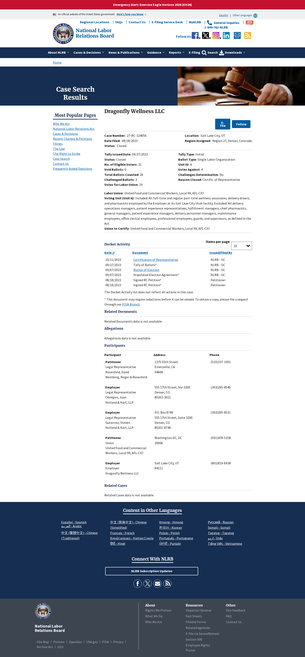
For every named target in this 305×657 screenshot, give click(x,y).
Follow (241, 124)
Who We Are (61, 124)
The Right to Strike (66, 154)
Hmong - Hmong (171, 522)
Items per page (218, 242)
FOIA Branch (131, 304)
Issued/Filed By (221, 252)
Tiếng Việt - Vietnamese (225, 543)
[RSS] (167, 583)
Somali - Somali (219, 527)
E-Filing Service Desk (167, 22)
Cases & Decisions (65, 134)
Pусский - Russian (221, 522)
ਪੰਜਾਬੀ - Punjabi (170, 543)
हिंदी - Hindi (117, 543)
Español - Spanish (74, 522)
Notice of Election (146, 270)
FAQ (229, 616)
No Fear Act (45, 647)
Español (223, 15)
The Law (59, 149)
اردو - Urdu (215, 538)
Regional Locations (94, 22)
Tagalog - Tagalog (221, 533)
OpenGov (75, 642)
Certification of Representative (155, 260)
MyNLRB (195, 22)
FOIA (105, 642)
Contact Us (137, 22)
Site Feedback (235, 610)
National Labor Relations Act (73, 129)
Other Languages (242, 15)
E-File (223, 124)
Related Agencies (198, 628)
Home (57, 62)
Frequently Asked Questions (72, 168)
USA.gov (92, 642)
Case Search (61, 159)
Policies (59, 642)
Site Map (43, 642)
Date (108, 252)
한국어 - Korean (170, 527)
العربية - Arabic (71, 526)
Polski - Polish (169, 533)
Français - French (122, 533)
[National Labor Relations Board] (63, 33)
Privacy (118, 642)
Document (140, 252)
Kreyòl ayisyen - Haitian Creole (132, 538)
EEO (60, 647)
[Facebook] (137, 583)
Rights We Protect (158, 610)
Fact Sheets (194, 616)
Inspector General (198, 610)
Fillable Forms (196, 622)
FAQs (119, 22)
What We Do (153, 616)
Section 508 (194, 639)
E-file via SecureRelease (202, 633)
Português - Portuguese (176, 538)
